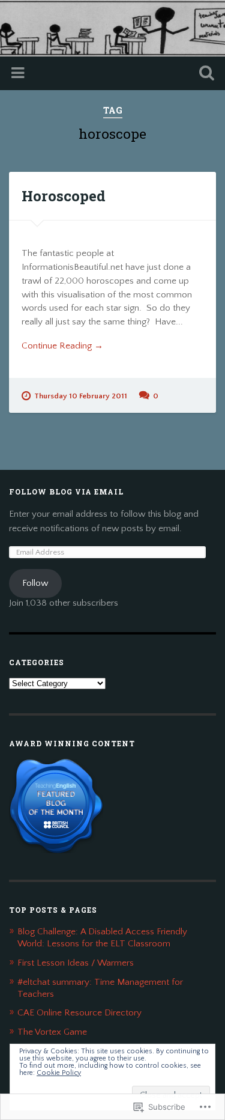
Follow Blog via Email (66, 491)
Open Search (204, 74)
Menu (19, 73)
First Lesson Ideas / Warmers (75, 963)
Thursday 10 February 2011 (80, 396)
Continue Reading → (62, 346)
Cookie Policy (59, 1073)
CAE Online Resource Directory (79, 1013)
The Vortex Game (52, 1032)
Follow (35, 583)
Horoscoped (64, 195)
